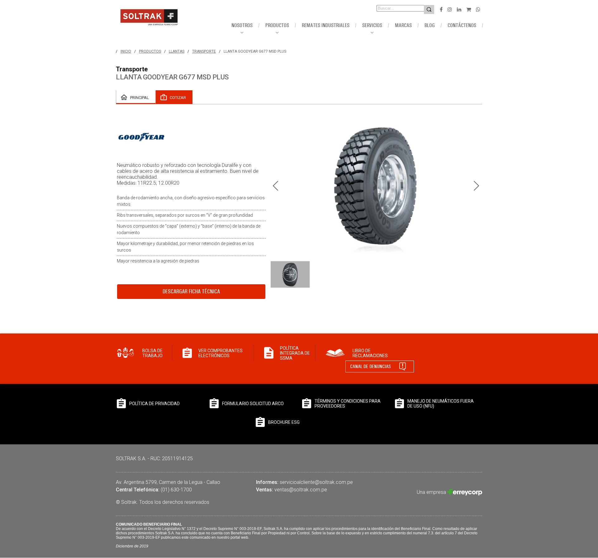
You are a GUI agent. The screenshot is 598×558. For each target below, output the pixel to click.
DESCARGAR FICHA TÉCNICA (191, 291)
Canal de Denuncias (370, 366)
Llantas (176, 51)
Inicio (126, 51)
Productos (150, 51)
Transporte (204, 51)
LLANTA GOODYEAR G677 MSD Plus (255, 51)
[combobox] (391, 8)
